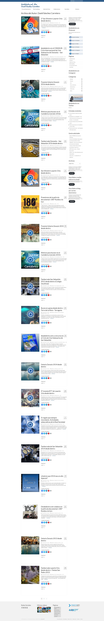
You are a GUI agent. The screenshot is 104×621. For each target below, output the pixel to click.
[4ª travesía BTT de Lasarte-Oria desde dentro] (30, 397)
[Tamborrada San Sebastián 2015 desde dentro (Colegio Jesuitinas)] (30, 286)
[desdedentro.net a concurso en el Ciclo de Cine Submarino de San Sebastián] (30, 342)
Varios (60, 86)
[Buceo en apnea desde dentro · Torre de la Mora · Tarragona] (30, 314)
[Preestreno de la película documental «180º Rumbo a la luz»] (30, 204)
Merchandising (72, 63)
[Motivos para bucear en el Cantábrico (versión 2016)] (30, 118)
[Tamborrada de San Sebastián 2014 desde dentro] (30, 453)
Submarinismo (43, 313)
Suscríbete (71, 67)
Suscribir (71, 173)
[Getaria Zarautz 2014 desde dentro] (30, 371)
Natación (56, 86)
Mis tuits (70, 107)
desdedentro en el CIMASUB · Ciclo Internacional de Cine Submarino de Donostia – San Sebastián (75, 118)
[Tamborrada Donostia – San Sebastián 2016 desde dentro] (44, 611)
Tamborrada (58, 145)
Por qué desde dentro (73, 65)
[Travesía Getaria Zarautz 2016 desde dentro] (30, 88)
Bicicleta (56, 395)
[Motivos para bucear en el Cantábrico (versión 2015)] (30, 259)
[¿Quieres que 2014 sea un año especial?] (30, 482)
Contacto (71, 60)
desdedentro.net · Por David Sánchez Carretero (30, 5)
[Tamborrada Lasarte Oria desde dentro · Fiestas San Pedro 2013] (30, 574)
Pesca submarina (61, 312)
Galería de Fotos (72, 62)
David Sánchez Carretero (46, 86)
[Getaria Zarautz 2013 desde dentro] (30, 545)
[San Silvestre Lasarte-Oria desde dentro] (30, 177)
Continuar (44, 27)
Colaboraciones (72, 58)
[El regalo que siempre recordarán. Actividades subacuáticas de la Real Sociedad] (30, 424)
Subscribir (72, 201)
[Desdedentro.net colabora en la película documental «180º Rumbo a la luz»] (30, 511)
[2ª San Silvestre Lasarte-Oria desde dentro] (30, 25)
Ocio (58, 86)
